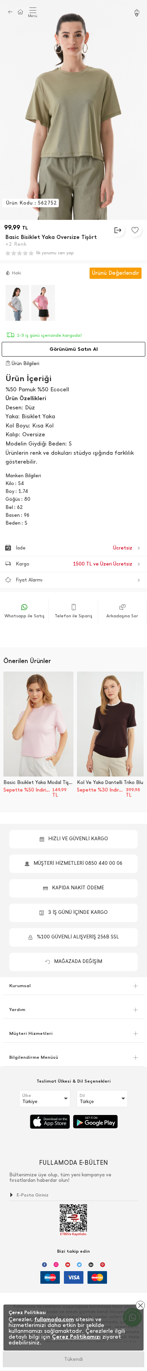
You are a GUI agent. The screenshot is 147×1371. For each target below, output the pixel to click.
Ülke (26, 1095)
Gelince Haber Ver (74, 1359)
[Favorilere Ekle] (135, 230)
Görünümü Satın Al (74, 349)
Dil (82, 1095)
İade (74, 548)
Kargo (74, 564)
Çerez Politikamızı (76, 1337)
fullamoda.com (54, 1319)
